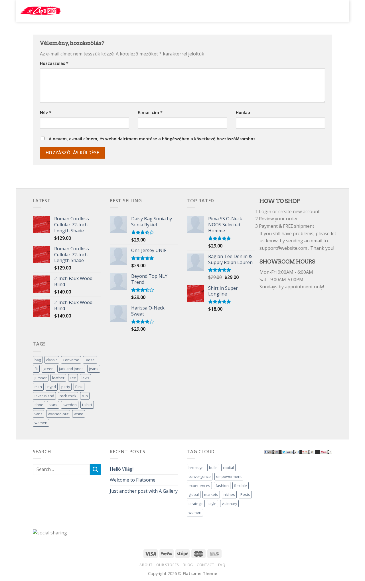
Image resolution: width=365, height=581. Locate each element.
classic (51, 359)
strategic (195, 503)
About (145, 564)
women (41, 422)
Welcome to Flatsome (132, 480)
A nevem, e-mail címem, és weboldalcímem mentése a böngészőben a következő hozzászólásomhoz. (153, 138)
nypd (51, 386)
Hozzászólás (54, 63)
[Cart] (339, 10)
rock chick (68, 395)
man (38, 386)
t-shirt (87, 404)
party (65, 386)
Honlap (243, 112)
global (193, 494)
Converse (71, 359)
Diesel (90, 359)
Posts (245, 494)
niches (229, 494)
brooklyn (196, 467)
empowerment (229, 476)
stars (53, 404)
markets (211, 494)
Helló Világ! (121, 469)
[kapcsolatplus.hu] (40, 11)
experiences (199, 485)
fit (36, 368)
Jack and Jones (71, 368)
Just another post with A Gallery (144, 491)
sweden (70, 404)
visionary (229, 503)
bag (38, 359)
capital (228, 467)
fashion (222, 485)
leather (58, 377)
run (85, 395)
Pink (79, 386)
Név (45, 112)
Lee (73, 377)
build (213, 467)
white (78, 413)
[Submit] (285, 11)
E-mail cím (150, 112)
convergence (199, 476)
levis (85, 377)
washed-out (58, 413)
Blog (188, 564)
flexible (240, 485)
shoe (39, 404)
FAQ (222, 564)
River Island (44, 395)
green (48, 368)
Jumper (41, 377)
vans (38, 413)
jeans (93, 368)
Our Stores (167, 564)
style (212, 503)
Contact (205, 564)
